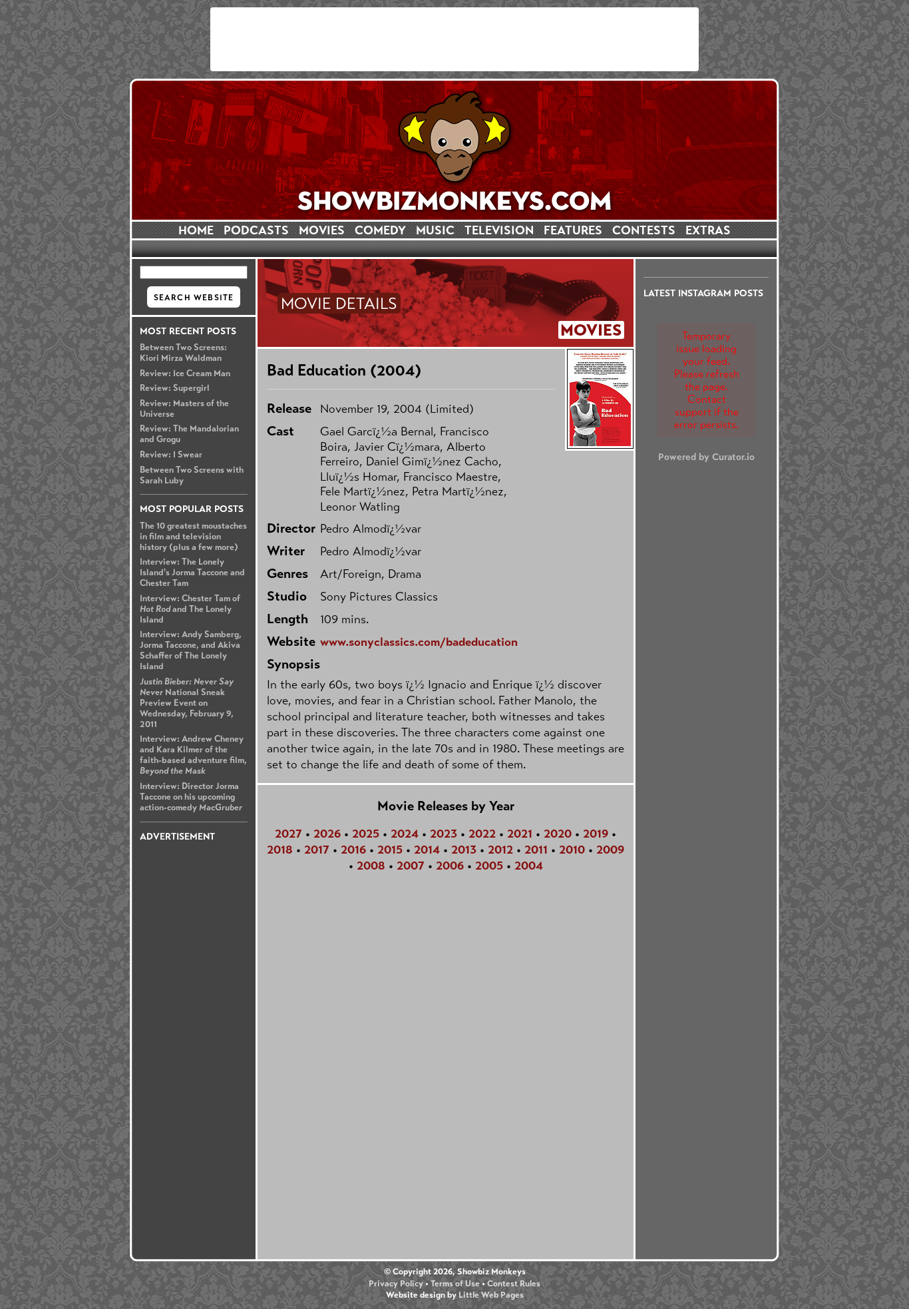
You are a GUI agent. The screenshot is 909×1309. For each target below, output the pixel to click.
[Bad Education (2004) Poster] (599, 399)
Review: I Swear (171, 454)
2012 (500, 849)
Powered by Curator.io (706, 457)
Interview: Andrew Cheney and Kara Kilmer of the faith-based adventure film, (193, 755)
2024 (405, 833)
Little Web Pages (491, 1295)
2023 (443, 833)
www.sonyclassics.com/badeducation (419, 642)
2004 (528, 865)
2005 (489, 865)
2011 (536, 849)
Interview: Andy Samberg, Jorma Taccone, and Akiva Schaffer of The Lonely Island (191, 650)
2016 (353, 849)
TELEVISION (499, 230)
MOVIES (322, 230)
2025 (365, 833)
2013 (463, 849)
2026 (327, 833)
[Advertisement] (454, 39)
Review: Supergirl (175, 388)
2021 (519, 833)
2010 (572, 849)
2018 (280, 849)
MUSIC (435, 230)
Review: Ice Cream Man (185, 373)
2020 (558, 833)
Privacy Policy (396, 1283)
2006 (450, 865)
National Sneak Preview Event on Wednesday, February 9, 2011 (187, 703)
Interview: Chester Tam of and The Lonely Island (190, 609)
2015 (390, 849)
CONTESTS (643, 230)
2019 (595, 833)
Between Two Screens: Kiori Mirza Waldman (183, 353)
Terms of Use (455, 1283)
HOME (196, 230)
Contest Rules (513, 1283)
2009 (610, 849)
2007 (411, 865)
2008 (371, 865)
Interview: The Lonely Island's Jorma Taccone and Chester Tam (192, 573)
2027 (288, 833)
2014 (427, 849)
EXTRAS (708, 230)
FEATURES (573, 230)
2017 (316, 849)
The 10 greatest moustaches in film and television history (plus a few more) (193, 537)
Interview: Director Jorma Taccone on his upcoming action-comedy (191, 797)
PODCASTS (256, 230)
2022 (482, 833)
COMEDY (380, 230)
